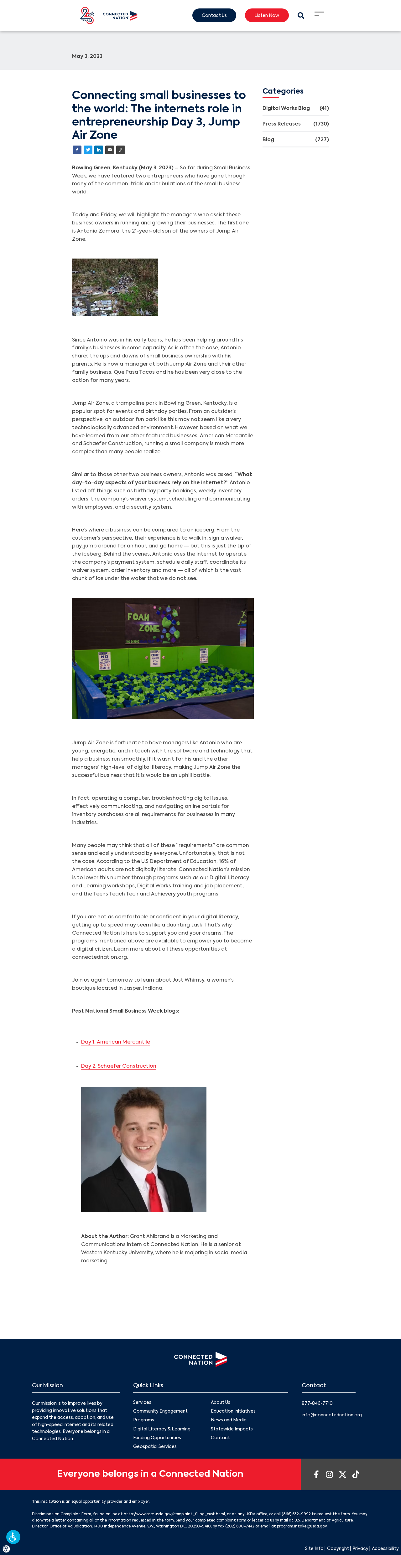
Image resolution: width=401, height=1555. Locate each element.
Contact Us (214, 15)
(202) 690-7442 (239, 1526)
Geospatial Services (155, 1447)
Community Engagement (160, 1411)
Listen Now (266, 15)
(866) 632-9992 (296, 1514)
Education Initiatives (233, 1411)
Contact (220, 1438)
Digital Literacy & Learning (161, 1429)
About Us (220, 1402)
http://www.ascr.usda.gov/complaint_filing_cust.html (174, 1514)
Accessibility (385, 1549)
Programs (143, 1420)
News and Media (229, 1420)
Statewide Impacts (232, 1429)
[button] (13, 1537)
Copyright (338, 1549)
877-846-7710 (317, 1403)
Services (142, 1402)
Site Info (314, 1549)
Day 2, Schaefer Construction (118, 1066)
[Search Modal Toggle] (301, 15)
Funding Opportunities (157, 1438)
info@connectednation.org (332, 1415)
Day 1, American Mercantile (115, 1042)
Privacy (360, 1549)
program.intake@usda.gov (302, 1526)
